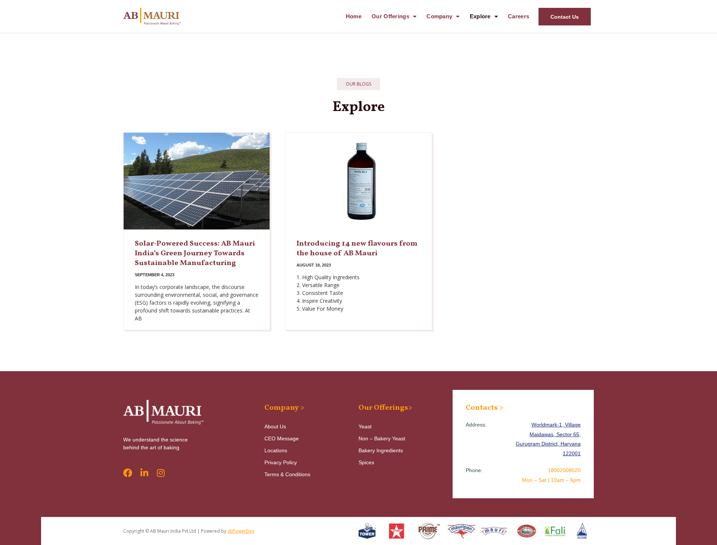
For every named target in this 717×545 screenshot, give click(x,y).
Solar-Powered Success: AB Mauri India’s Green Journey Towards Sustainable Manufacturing (195, 253)
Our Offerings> (385, 408)
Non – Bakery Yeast (381, 438)
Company (439, 16)
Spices (366, 462)
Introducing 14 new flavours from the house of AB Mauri (357, 248)
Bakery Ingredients (380, 450)
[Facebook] (127, 472)
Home (353, 16)
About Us (275, 426)
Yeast (365, 426)
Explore (480, 16)
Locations (275, 450)
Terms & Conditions (287, 474)
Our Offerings (390, 16)
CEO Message (281, 438)
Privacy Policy (280, 462)
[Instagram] (160, 472)
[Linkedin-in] (144, 472)
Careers (518, 16)
